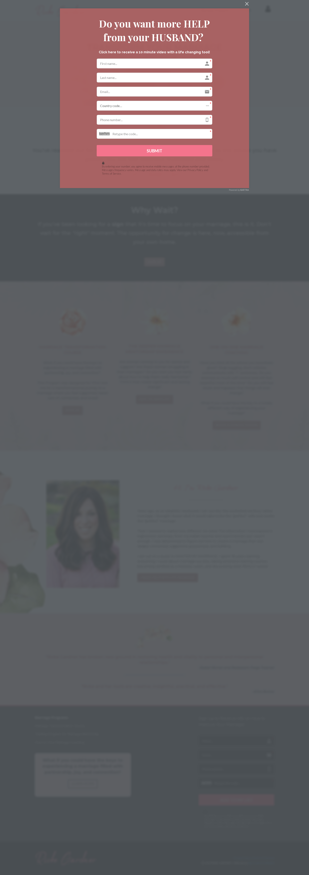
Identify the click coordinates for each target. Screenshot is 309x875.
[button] (154, 106)
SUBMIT (154, 150)
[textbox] (154, 30)
